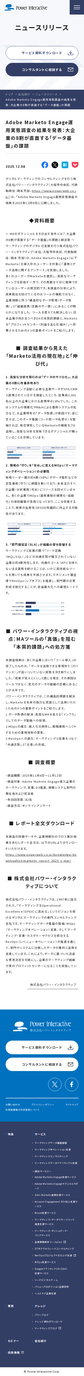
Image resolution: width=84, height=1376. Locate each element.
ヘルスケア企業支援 (45, 1293)
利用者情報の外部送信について (22, 1109)
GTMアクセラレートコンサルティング (54, 1248)
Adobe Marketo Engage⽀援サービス (55, 1177)
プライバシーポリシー (42, 1104)
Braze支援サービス (45, 1212)
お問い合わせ (13, 1104)
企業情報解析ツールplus (48, 1242)
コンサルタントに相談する (42, 69)
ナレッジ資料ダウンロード (48, 1321)
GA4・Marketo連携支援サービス (52, 1195)
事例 (11, 1306)
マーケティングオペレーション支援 (53, 1149)
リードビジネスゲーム (46, 1280)
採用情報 (14, 1352)
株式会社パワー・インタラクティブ (53, 984)
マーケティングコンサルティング (51, 1156)
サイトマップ (71, 1104)
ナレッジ (40, 1306)
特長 (11, 1134)
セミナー (13, 1341)
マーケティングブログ (46, 1328)
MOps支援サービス (45, 1262)
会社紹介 (41, 1341)
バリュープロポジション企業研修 (52, 1286)
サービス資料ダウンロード (42, 53)
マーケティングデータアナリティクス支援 (56, 1163)
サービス (40, 1134)
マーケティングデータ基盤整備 (51, 1142)
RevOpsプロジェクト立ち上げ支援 (53, 1255)
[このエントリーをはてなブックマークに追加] (65, 165)
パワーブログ (41, 1314)
